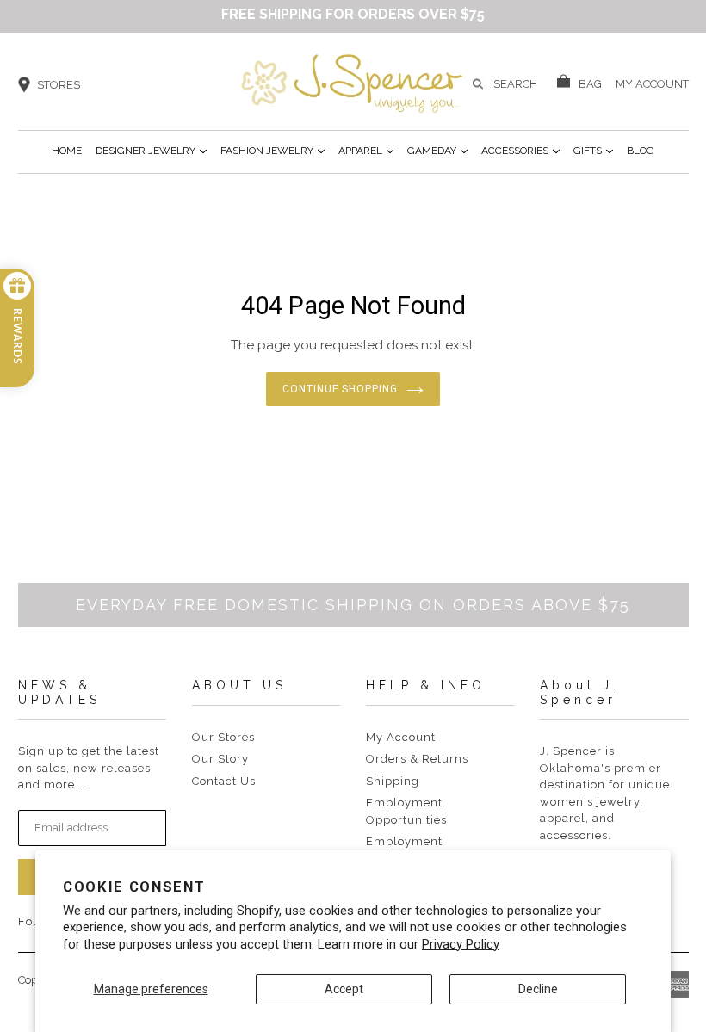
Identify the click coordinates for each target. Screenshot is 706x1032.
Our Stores (223, 737)
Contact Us (224, 781)
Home (67, 151)
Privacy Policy (460, 944)
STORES (58, 84)
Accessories (520, 150)
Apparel (365, 150)
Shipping (392, 781)
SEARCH (515, 83)
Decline (538, 989)
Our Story (220, 758)
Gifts (593, 150)
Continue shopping (340, 389)
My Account (401, 737)
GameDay (437, 150)
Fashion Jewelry (272, 150)
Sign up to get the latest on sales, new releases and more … (88, 768)
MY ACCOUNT (652, 82)
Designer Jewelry (151, 150)
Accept (344, 989)
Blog (640, 151)
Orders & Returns (417, 758)
